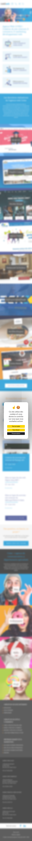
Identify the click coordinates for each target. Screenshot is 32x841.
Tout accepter (16, 426)
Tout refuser (16, 430)
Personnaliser (16, 433)
